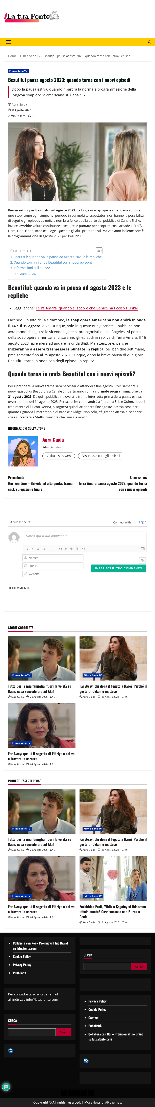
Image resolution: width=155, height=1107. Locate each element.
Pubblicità (19, 972)
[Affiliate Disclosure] (84, 1093)
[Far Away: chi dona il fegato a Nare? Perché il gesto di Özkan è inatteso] (113, 658)
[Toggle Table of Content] (97, 250)
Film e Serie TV (18, 71)
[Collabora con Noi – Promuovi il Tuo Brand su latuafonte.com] (71, 1093)
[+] (83, 548)
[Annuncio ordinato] (49, 549)
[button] (8, 42)
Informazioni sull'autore (32, 268)
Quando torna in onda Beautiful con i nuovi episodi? (53, 262)
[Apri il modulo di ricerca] (149, 42)
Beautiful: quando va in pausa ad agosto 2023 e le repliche (58, 257)
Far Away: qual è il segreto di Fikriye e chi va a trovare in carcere (41, 756)
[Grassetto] (26, 549)
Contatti (93, 1017)
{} (77, 548)
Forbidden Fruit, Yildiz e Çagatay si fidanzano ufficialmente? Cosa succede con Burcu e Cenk (113, 911)
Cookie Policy (22, 956)
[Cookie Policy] (91, 1093)
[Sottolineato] (38, 549)
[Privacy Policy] (64, 1093)
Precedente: (40, 483)
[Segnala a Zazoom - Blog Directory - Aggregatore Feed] (10, 1050)
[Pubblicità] (77, 1093)
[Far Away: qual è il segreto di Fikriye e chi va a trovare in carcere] (41, 725)
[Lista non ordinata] (55, 549)
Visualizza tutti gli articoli (101, 456)
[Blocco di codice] (66, 549)
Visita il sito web (59, 456)
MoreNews (92, 1102)
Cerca (12, 1020)
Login (142, 522)
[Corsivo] (32, 549)
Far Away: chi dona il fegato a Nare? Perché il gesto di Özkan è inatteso (113, 688)
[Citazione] (60, 549)
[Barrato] (43, 549)
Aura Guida (19, 104)
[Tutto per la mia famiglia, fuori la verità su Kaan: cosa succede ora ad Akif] (41, 658)
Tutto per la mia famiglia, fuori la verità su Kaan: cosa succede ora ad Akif (39, 688)
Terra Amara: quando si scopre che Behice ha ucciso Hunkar (87, 308)
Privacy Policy (22, 964)
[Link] (72, 549)
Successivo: (113, 483)
